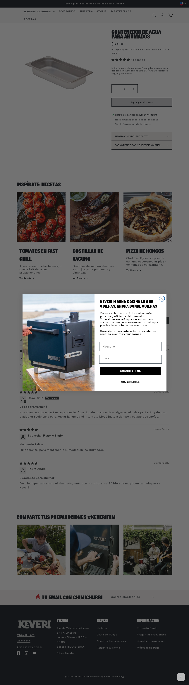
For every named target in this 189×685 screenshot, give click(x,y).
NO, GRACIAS (130, 382)
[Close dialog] (162, 298)
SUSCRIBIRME (130, 371)
